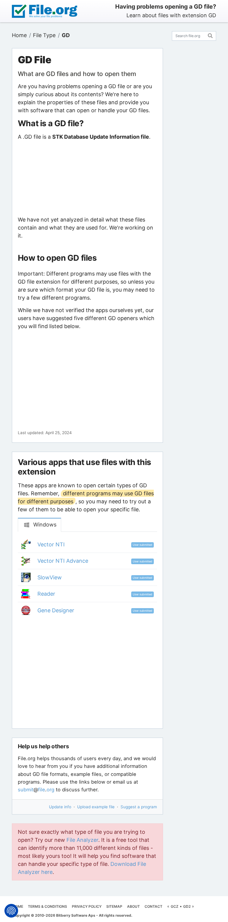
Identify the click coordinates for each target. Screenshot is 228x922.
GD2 (187, 906)
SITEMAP (114, 906)
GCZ (174, 906)
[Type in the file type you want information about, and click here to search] (210, 34)
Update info (60, 806)
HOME (17, 906)
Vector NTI (51, 544)
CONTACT (153, 906)
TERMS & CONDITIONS (47, 906)
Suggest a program (139, 806)
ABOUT (133, 906)
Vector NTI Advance (62, 561)
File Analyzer (82, 840)
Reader (46, 594)
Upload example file (96, 806)
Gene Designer (55, 610)
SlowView (49, 577)
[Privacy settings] (11, 911)
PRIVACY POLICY (87, 906)
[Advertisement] (87, 178)
